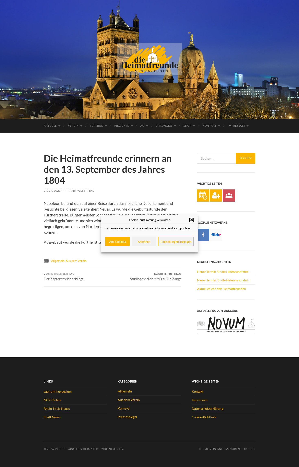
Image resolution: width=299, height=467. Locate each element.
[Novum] (226, 332)
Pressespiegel (127, 417)
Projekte (121, 125)
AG (142, 125)
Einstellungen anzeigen (175, 241)
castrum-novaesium (58, 391)
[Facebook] (203, 239)
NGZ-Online (52, 400)
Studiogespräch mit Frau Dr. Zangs (155, 276)
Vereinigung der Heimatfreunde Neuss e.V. (89, 449)
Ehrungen (164, 125)
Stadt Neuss (52, 417)
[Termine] (203, 200)
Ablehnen (144, 241)
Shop (187, 125)
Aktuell (50, 125)
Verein (73, 125)
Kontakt (210, 125)
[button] (192, 220)
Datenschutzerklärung (207, 408)
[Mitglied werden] (216, 200)
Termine (96, 125)
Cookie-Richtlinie (204, 417)
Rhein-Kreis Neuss (57, 408)
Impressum (236, 125)
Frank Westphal (80, 190)
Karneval (124, 408)
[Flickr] (216, 239)
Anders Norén (228, 449)
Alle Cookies (117, 241)
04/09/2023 (52, 190)
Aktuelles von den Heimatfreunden (221, 289)
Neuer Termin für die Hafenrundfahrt (222, 271)
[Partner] (229, 200)
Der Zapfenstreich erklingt (63, 276)
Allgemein (57, 261)
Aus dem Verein (76, 261)
